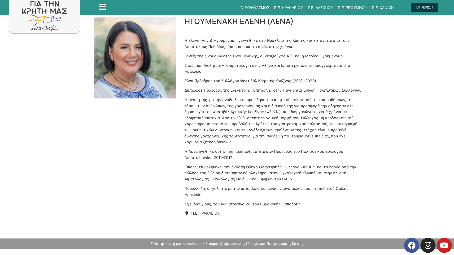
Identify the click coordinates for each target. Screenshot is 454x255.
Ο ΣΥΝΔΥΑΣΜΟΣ (254, 7)
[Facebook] (411, 245)
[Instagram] (428, 245)
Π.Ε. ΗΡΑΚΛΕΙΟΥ (288, 7)
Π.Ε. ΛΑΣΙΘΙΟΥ (320, 7)
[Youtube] (444, 245)
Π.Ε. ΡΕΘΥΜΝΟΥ (352, 7)
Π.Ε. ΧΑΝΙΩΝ (383, 7)
